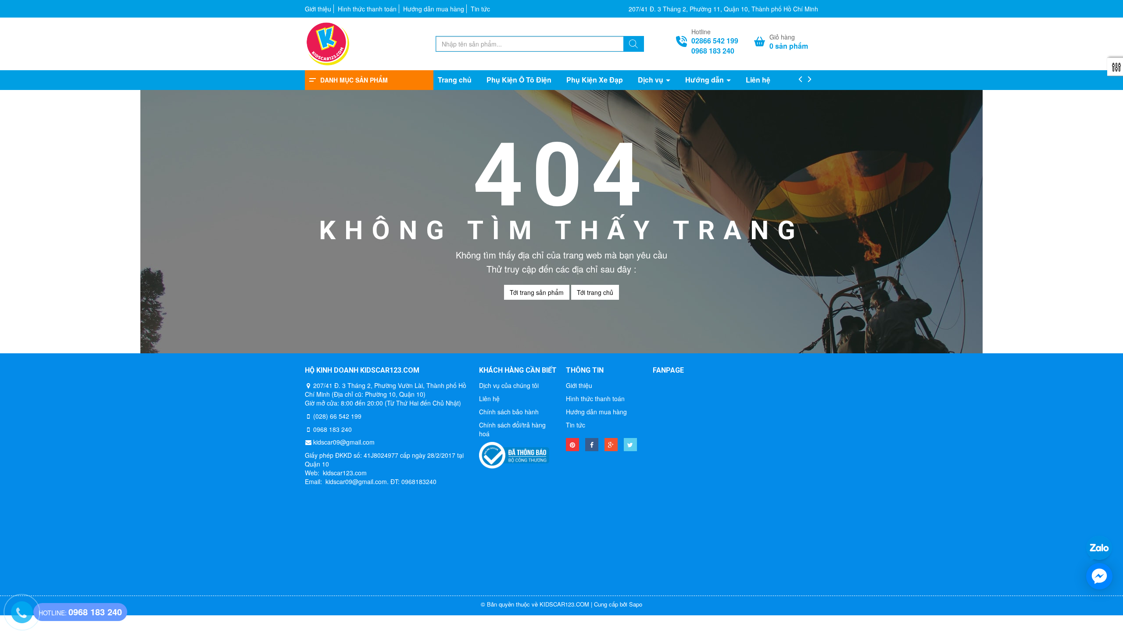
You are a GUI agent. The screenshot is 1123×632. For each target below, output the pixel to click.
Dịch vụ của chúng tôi (509, 385)
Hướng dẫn (705, 80)
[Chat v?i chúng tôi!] (1099, 576)
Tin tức (480, 8)
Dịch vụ (651, 80)
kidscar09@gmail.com (344, 442)
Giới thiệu (318, 8)
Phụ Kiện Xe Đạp (594, 80)
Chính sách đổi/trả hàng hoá (512, 429)
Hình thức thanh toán (367, 8)
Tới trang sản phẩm (537, 292)
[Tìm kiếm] (633, 44)
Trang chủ (455, 80)
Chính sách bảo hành (509, 411)
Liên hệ (758, 80)
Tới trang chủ (595, 292)
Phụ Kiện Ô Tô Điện (518, 80)
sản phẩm (788, 46)
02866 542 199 (714, 41)
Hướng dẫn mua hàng (433, 8)
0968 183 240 (712, 51)
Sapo (635, 604)
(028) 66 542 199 (337, 416)
